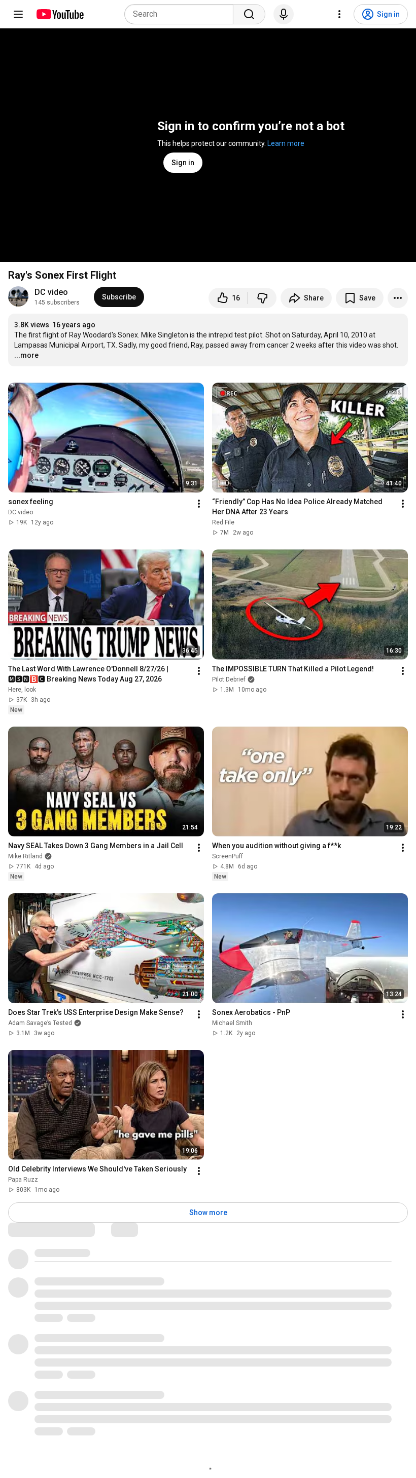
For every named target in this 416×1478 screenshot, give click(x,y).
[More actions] (398, 298)
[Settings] (339, 14)
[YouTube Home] (59, 14)
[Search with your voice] (283, 14)
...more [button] (26, 355)
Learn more (285, 143)
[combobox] (182, 14)
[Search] (249, 14)
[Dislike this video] (262, 298)
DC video (52, 292)
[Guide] (18, 14)
